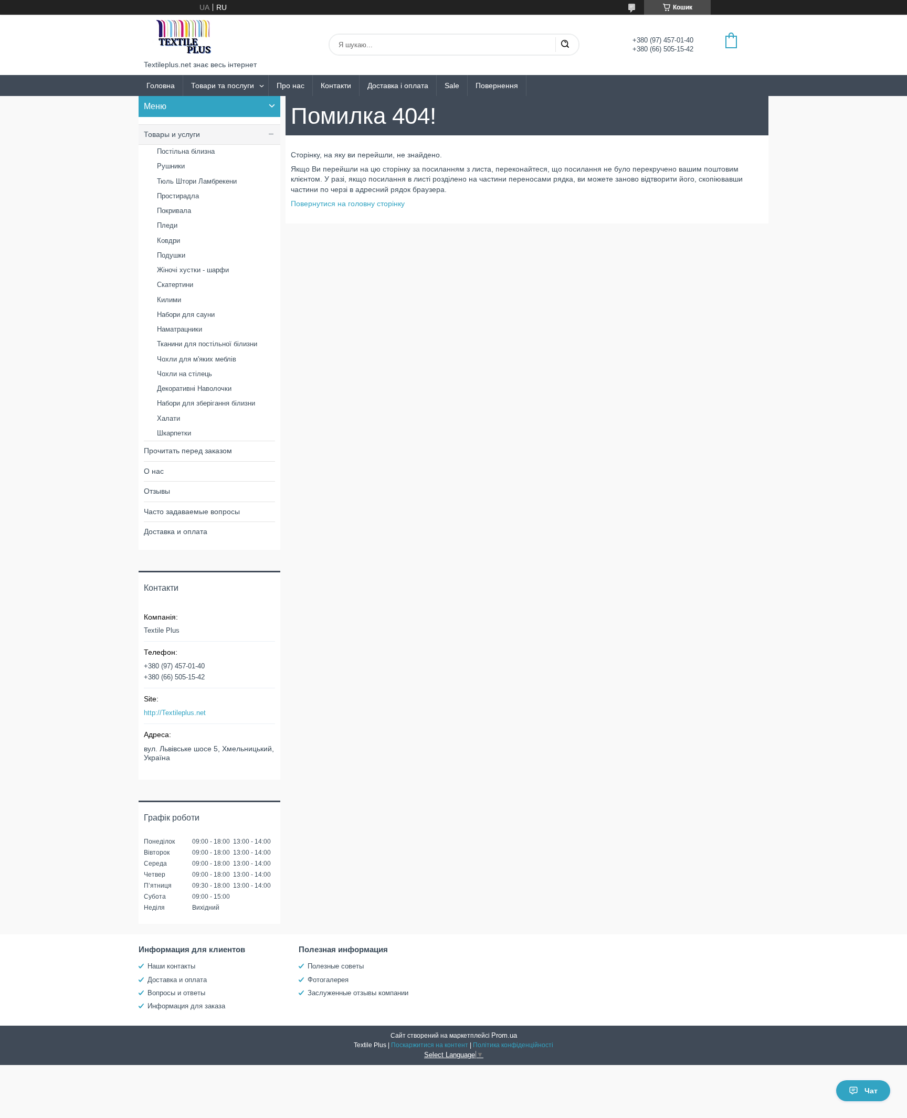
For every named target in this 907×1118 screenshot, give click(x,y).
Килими (169, 300)
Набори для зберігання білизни (206, 403)
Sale (452, 85)
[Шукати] (564, 44)
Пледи (167, 225)
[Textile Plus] (183, 37)
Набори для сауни (186, 314)
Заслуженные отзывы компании (358, 993)
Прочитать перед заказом (188, 450)
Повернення (497, 85)
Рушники (171, 166)
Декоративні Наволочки (194, 388)
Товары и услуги (172, 134)
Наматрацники (179, 329)
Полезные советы (336, 966)
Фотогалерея (328, 980)
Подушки (171, 255)
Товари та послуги (222, 85)
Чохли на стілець (184, 374)
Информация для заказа (186, 1006)
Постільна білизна (186, 151)
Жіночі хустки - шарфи (193, 270)
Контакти (336, 85)
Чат (871, 1091)
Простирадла (178, 196)
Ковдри (168, 240)
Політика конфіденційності (513, 1045)
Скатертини (175, 285)
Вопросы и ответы (176, 993)
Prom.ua (504, 1035)
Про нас (290, 85)
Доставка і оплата (397, 85)
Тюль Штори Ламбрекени (197, 181)
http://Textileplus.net (175, 713)
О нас (154, 471)
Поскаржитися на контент (429, 1045)
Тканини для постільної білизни (207, 344)
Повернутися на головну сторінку (348, 203)
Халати (168, 418)
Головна (160, 85)
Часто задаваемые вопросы (192, 511)
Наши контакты (171, 966)
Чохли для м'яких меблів (196, 359)
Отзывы (157, 491)
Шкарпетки (174, 433)
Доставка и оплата (175, 531)
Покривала (174, 211)
